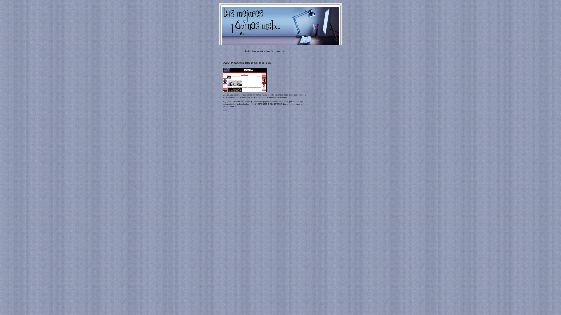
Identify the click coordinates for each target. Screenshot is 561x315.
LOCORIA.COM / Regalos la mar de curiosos (247, 63)
